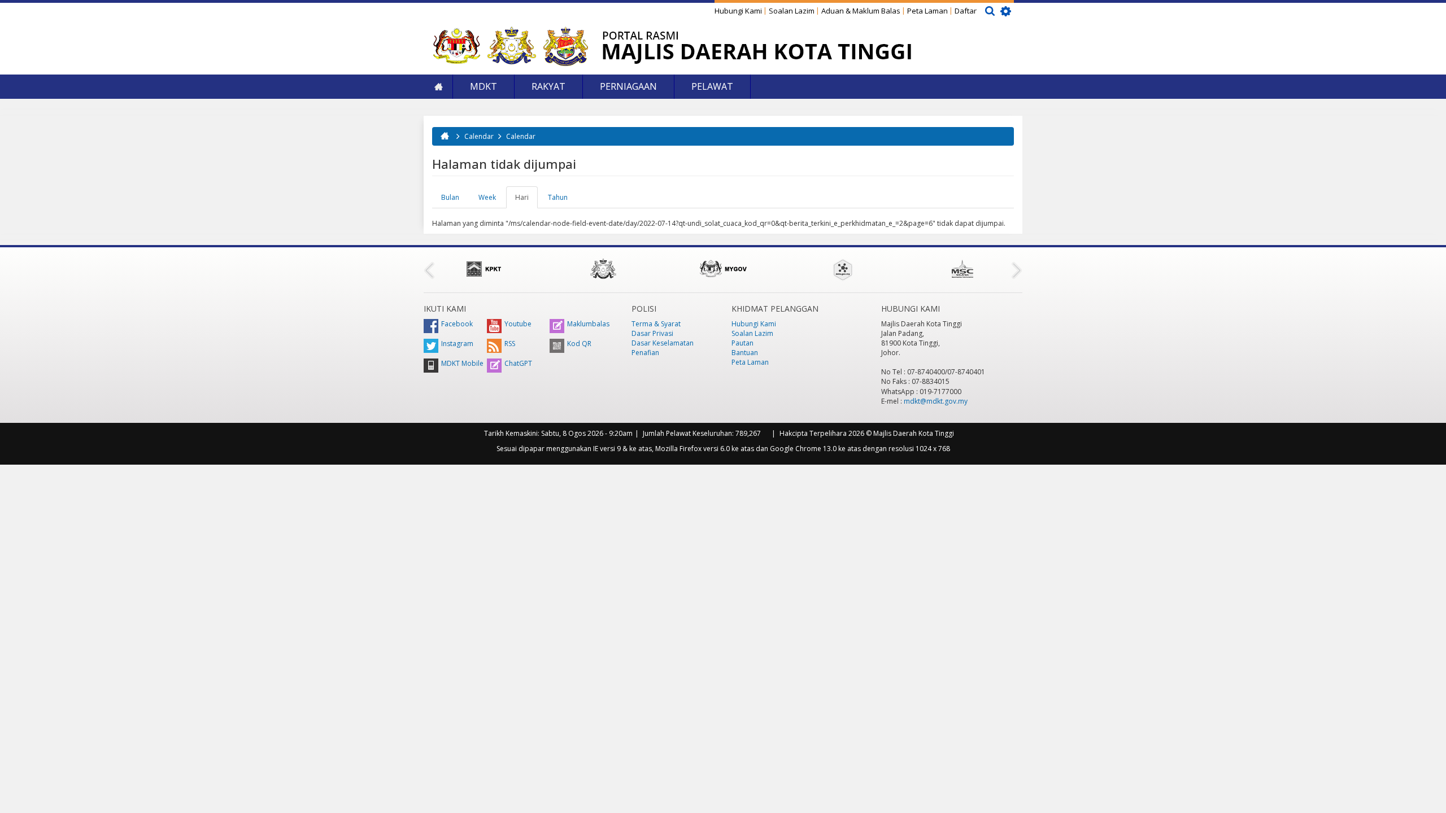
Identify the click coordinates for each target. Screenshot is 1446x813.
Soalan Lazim (792, 11)
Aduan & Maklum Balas (860, 11)
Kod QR (579, 343)
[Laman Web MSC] (962, 269)
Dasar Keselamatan (662, 343)
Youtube (518, 324)
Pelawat (712, 86)
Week (487, 197)
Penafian (645, 352)
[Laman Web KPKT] (483, 269)
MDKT (483, 86)
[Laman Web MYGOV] (723, 269)
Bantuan (744, 352)
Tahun (558, 197)
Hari (526, 200)
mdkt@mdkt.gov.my (936, 401)
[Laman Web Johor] (603, 269)
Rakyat (548, 86)
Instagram (457, 343)
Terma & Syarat (656, 324)
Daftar (966, 11)
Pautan (742, 343)
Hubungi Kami (738, 11)
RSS (509, 343)
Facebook (457, 324)
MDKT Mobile (462, 363)
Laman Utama (438, 87)
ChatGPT (518, 363)
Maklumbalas (588, 324)
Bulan (450, 197)
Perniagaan (628, 86)
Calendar (479, 136)
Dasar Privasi (652, 333)
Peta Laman (927, 11)
